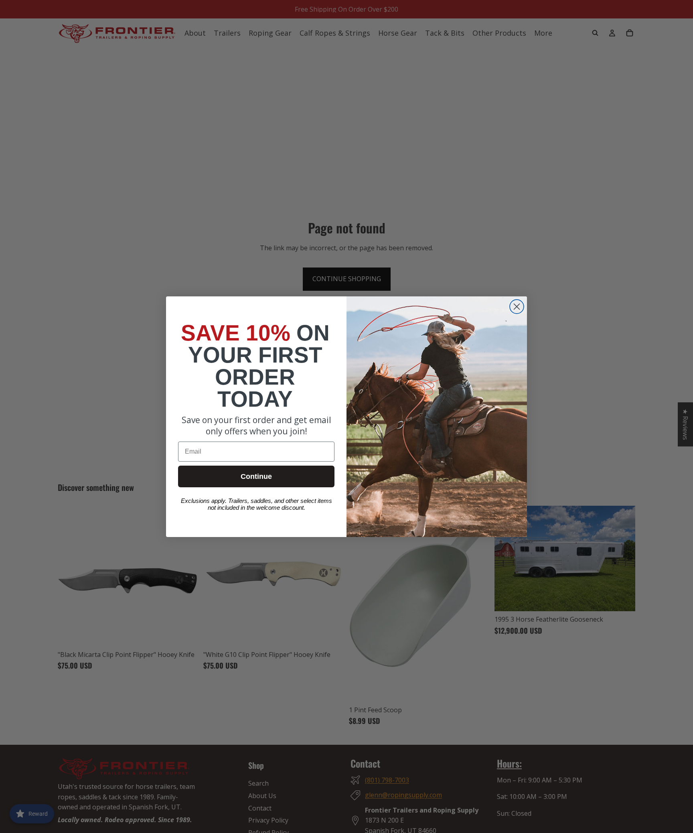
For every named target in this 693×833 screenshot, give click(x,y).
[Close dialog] (517, 307)
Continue (256, 476)
